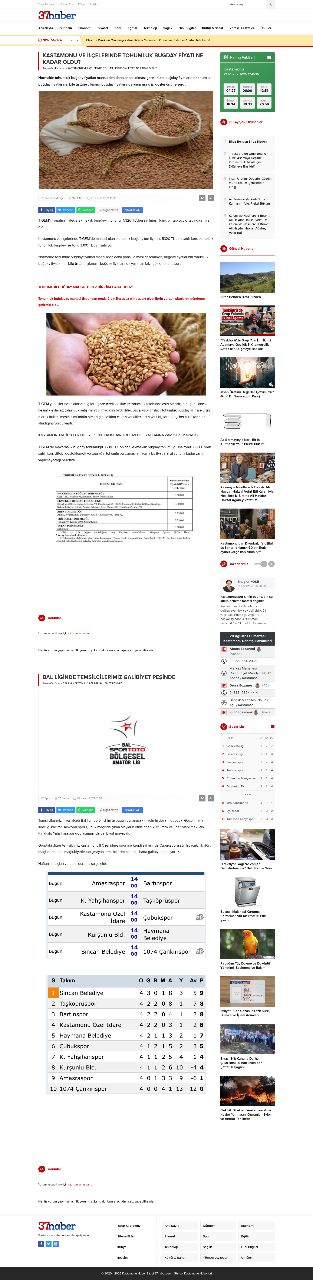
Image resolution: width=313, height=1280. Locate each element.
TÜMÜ (257, 563)
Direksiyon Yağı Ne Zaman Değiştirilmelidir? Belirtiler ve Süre (246, 866)
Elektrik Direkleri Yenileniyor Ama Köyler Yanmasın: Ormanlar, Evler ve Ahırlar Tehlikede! (148, 40)
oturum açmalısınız (80, 633)
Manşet (60, 198)
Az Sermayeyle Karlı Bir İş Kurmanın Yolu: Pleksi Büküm (242, 442)
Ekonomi (60, 68)
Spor (57, 683)
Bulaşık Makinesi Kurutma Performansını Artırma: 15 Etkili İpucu (243, 916)
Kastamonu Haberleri (198, 1273)
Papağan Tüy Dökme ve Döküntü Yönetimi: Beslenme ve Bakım (245, 965)
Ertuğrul (248, 582)
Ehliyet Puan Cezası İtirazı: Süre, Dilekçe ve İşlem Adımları (245, 1013)
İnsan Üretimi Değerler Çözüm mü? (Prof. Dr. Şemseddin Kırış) (247, 394)
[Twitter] (49, 1244)
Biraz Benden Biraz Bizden (240, 297)
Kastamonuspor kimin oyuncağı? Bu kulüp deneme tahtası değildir (246, 599)
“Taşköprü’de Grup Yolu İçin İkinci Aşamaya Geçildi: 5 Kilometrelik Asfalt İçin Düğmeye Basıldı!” (245, 344)
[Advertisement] (23, 120)
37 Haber (77, 198)
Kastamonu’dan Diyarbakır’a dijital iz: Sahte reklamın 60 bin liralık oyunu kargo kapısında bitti (246, 547)
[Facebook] (41, 1244)
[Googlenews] (56, 1244)
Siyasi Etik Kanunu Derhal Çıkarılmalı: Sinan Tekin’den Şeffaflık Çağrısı (241, 1062)
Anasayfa (48, 68)
